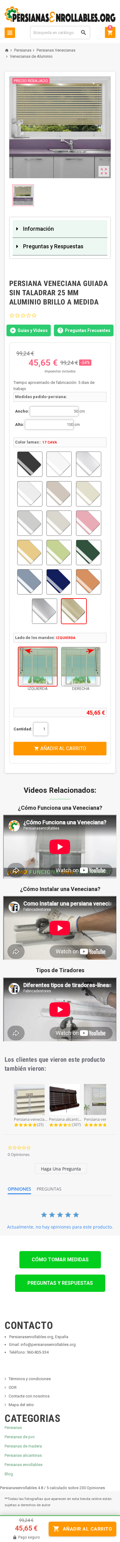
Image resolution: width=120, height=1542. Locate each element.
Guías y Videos (33, 330)
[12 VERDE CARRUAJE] (88, 552)
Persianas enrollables (23, 1464)
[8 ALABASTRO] (59, 523)
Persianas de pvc (20, 1437)
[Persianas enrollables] (60, 14)
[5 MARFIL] (59, 493)
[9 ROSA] (88, 523)
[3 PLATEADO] (88, 464)
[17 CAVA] (74, 611)
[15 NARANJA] (88, 581)
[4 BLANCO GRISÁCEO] (30, 493)
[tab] (61, 1168)
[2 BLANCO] (59, 464)
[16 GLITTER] (44, 611)
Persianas (13, 1427)
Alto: (19, 424)
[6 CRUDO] (88, 493)
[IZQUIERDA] (37, 666)
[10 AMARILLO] (30, 552)
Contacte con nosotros (29, 1396)
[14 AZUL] (59, 581)
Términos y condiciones (30, 1378)
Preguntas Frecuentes (87, 330)
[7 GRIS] (30, 523)
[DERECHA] (81, 666)
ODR (13, 1387)
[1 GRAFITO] (30, 464)
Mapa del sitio (21, 1404)
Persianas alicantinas (23, 1455)
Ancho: (22, 411)
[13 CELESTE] (30, 581)
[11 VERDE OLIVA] (59, 552)
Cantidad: (23, 729)
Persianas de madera (23, 1446)
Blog (9, 1474)
